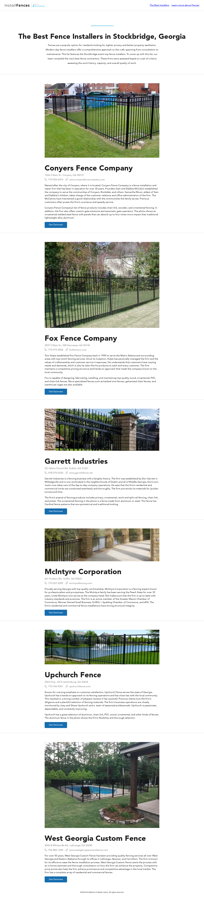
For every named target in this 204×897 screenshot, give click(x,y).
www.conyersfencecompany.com (87, 179)
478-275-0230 (55, 472)
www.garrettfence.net (81, 472)
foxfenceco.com (78, 349)
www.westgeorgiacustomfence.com (88, 850)
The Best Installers (159, 5)
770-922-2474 (55, 179)
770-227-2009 (55, 583)
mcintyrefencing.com (80, 583)
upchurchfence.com (80, 686)
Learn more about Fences (185, 5)
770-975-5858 (55, 349)
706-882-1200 (55, 850)
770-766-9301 (55, 686)
